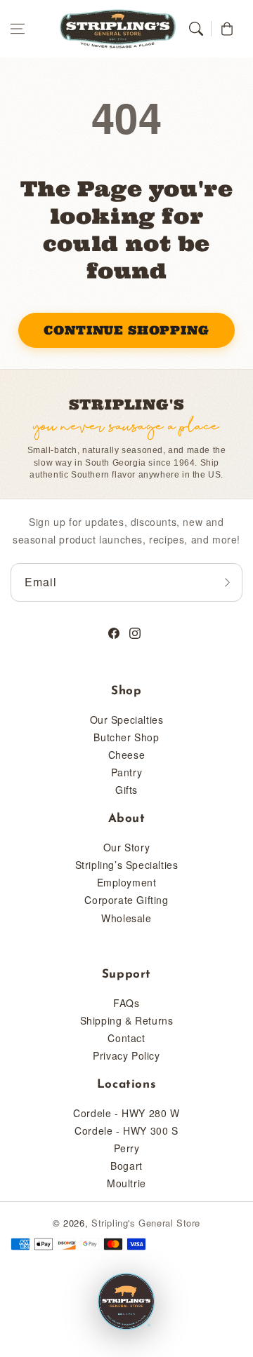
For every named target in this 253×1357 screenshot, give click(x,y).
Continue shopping (126, 330)
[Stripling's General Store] (126, 1302)
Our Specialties (127, 720)
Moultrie (126, 1183)
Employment (127, 882)
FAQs (126, 1003)
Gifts (126, 790)
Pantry (127, 772)
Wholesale (126, 918)
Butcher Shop (126, 737)
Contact (126, 1038)
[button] (17, 28)
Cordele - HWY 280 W (126, 1113)
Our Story (126, 847)
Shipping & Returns (127, 1020)
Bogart (126, 1166)
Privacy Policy (126, 1055)
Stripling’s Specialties (127, 865)
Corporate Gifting (126, 900)
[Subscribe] (227, 582)
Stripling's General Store (145, 1222)
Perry (127, 1148)
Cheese (126, 755)
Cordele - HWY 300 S (126, 1130)
